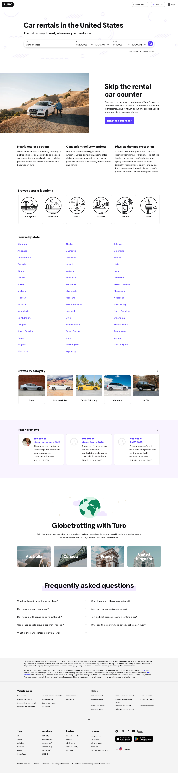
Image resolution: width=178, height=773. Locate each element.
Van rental (70, 699)
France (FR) (46, 750)
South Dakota (73, 331)
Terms (36, 764)
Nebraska (119, 297)
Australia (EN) (47, 739)
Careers (20, 747)
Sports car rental (49, 703)
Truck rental (71, 696)
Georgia (22, 264)
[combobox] (49, 44)
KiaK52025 (136, 442)
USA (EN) (45, 736)
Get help (69, 750)
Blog (140, 731)
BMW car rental (97, 699)
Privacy (46, 764)
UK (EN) (45, 754)
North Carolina (121, 311)
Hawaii (69, 264)
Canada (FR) (47, 747)
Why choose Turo (73, 736)
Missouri (22, 297)
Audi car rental (97, 696)
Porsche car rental (123, 706)
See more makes (147, 706)
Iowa (116, 271)
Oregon (22, 324)
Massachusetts (122, 284)
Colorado (119, 251)
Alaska (69, 244)
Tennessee (120, 331)
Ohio (68, 318)
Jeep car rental (97, 709)
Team (19, 739)
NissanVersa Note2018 (47, 442)
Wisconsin (23, 351)
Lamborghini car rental (124, 696)
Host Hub (94, 747)
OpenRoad (21, 754)
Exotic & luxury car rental (52, 696)
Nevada (22, 304)
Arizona (118, 244)
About (19, 736)
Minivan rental (47, 699)
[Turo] (8, 4)
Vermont (118, 338)
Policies (20, 743)
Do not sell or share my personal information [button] (91, 764)
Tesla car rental (146, 696)
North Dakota (25, 318)
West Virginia (121, 344)
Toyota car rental (147, 699)
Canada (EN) (47, 743)
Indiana (70, 271)
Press (19, 750)
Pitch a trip (70, 743)
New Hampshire (74, 304)
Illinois (21, 271)
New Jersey (120, 304)
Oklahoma (119, 318)
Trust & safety (72, 747)
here (143, 670)
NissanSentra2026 (93, 442)
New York (70, 311)
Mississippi (119, 291)
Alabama (22, 244)
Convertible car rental (26, 703)
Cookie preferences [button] (60, 764)
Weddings (70, 739)
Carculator (95, 739)
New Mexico (24, 311)
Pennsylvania (73, 324)
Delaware (71, 257)
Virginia (22, 344)
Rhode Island (121, 324)
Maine (21, 284)
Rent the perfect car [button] (119, 120)
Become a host (139, 4)
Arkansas (22, 251)
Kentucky (71, 277)
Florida (117, 257)
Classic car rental (24, 699)
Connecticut (24, 257)
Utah (68, 338)
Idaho (117, 264)
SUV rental (46, 707)
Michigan (22, 291)
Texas (21, 338)
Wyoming (71, 351)
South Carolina (26, 331)
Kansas (21, 277)
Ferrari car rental (98, 706)
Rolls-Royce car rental (124, 709)
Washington (72, 344)
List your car (96, 736)
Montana (70, 297)
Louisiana (119, 277)
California (71, 251)
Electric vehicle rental (26, 707)
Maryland (71, 284)
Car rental (133, 52)
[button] (171, 4)
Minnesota (71, 291)
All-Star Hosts (96, 743)
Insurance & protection (100, 750)
